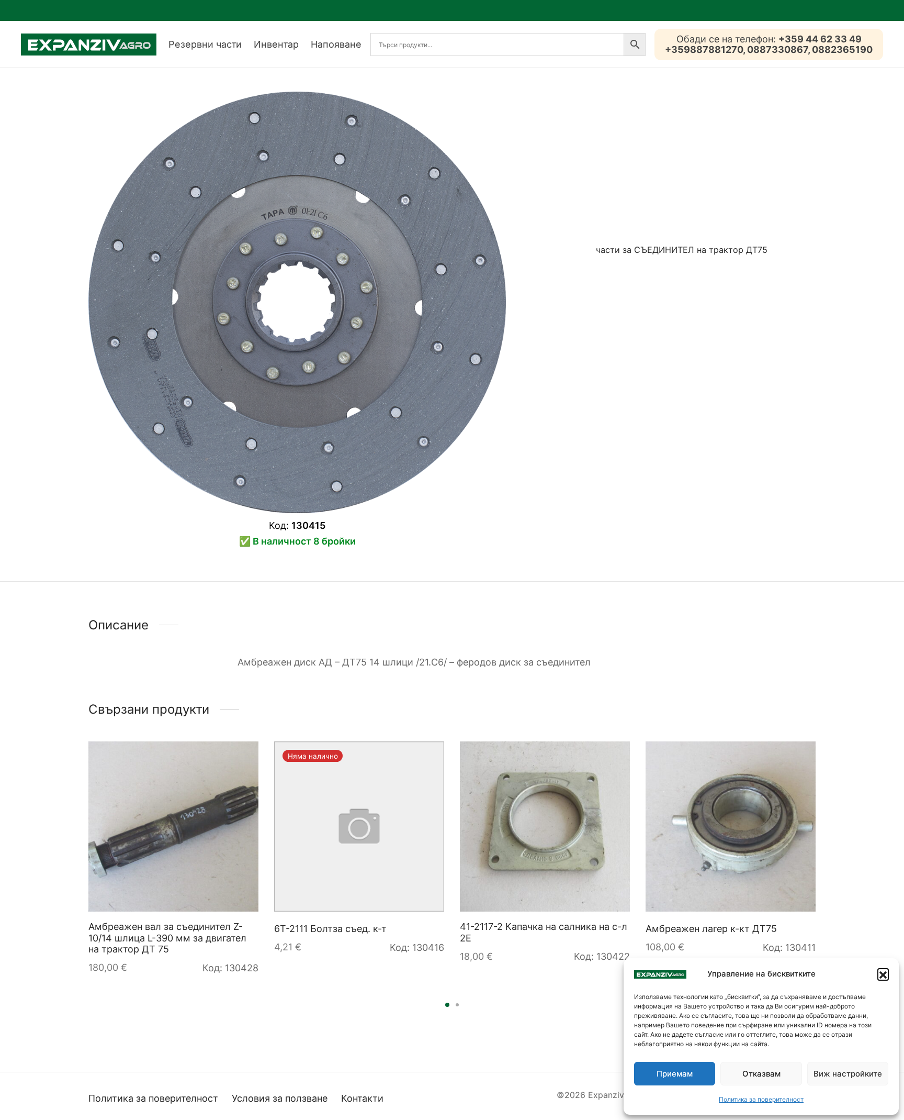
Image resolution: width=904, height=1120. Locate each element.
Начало (560, 301)
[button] (883, 974)
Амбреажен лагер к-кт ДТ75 (711, 928)
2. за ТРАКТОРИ (696, 301)
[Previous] (85, 835)
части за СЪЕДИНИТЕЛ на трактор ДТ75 (681, 250)
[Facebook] (579, 286)
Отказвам (761, 1074)
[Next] (818, 835)
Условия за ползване (279, 1098)
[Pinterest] (613, 286)
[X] (596, 286)
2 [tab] (457, 1004)
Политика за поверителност (761, 1099)
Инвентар (276, 44)
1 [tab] (447, 1005)
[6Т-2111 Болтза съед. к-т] (359, 826)
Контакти (362, 1098)
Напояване (336, 44)
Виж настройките (847, 1074)
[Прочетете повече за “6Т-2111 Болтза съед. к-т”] (426, 759)
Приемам (675, 1074)
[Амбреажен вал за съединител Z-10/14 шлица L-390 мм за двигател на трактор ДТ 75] (173, 826)
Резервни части (205, 44)
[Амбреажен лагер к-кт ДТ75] (731, 826)
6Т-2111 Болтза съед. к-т (330, 928)
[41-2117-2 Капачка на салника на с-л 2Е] (545, 826)
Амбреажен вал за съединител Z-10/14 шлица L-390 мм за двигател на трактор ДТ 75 (167, 938)
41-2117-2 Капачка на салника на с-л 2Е (543, 932)
